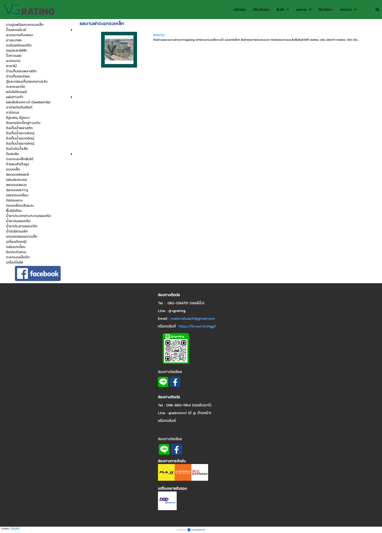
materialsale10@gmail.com (193, 318)
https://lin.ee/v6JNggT (197, 326)
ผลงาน (159, 35)
